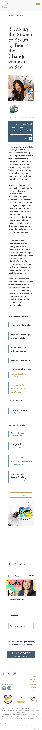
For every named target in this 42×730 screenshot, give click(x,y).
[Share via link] (25, 564)
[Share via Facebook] (9, 564)
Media (33, 687)
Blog (34, 681)
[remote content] (21, 131)
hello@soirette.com (7, 684)
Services (33, 679)
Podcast (33, 684)
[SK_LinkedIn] (4, 688)
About (34, 676)
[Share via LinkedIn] (20, 564)
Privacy (36, 729)
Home (34, 673)
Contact (33, 690)
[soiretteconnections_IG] (9, 688)
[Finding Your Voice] (21, 588)
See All (31, 575)
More (19, 15)
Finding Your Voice (18, 600)
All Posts (9, 15)
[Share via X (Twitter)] (15, 564)
